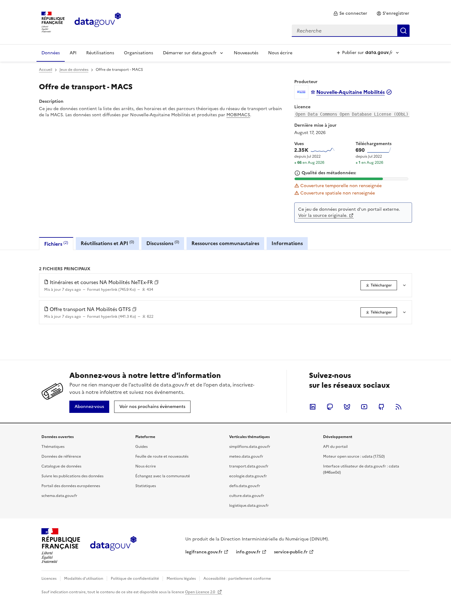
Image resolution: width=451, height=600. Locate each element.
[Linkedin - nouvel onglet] (312, 407)
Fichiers (56, 244)
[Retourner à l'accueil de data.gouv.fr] (98, 21)
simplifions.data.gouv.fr (249, 446)
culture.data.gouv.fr (246, 495)
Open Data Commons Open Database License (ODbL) (351, 114)
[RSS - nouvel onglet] (398, 407)
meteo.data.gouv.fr (246, 456)
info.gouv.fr (248, 552)
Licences (48, 578)
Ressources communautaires (225, 243)
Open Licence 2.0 (200, 592)
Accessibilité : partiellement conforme (237, 578)
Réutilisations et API (107, 243)
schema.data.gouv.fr (59, 495)
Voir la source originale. (323, 215)
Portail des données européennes (70, 486)
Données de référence (61, 456)
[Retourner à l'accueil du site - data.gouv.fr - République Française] (113, 545)
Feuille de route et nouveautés (161, 456)
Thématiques (52, 446)
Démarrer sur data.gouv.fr (190, 53)
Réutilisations (100, 53)
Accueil (45, 69)
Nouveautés (246, 53)
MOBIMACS (238, 115)
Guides (141, 446)
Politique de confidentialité (135, 578)
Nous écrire (280, 53)
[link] (350, 13)
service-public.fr (291, 552)
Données (50, 53)
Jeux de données (74, 69)
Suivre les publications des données (72, 476)
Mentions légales (181, 578)
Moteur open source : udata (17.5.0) (354, 456)
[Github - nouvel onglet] (381, 407)
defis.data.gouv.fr (244, 486)
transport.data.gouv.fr (248, 466)
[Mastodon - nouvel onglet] (330, 407)
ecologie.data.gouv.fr (248, 476)
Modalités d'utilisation (83, 578)
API (73, 53)
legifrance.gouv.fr (203, 552)
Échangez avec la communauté (162, 476)
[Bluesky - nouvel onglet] (347, 407)
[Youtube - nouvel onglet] (364, 407)
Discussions (162, 243)
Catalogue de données (61, 466)
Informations (287, 243)
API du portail (335, 446)
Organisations (138, 53)
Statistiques (145, 486)
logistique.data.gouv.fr (249, 505)
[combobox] (351, 31)
